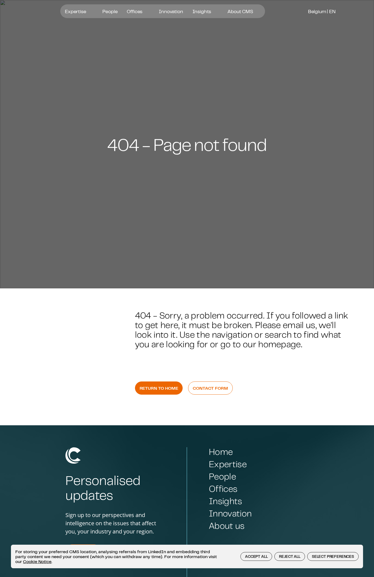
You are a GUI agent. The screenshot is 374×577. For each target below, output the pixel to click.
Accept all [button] (256, 556)
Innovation (171, 11)
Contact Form (210, 388)
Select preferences (333, 556)
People (109, 11)
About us (227, 525)
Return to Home (159, 388)
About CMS (241, 11)
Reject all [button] (289, 556)
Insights (202, 11)
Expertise (76, 11)
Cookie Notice (37, 561)
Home (221, 451)
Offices (135, 11)
